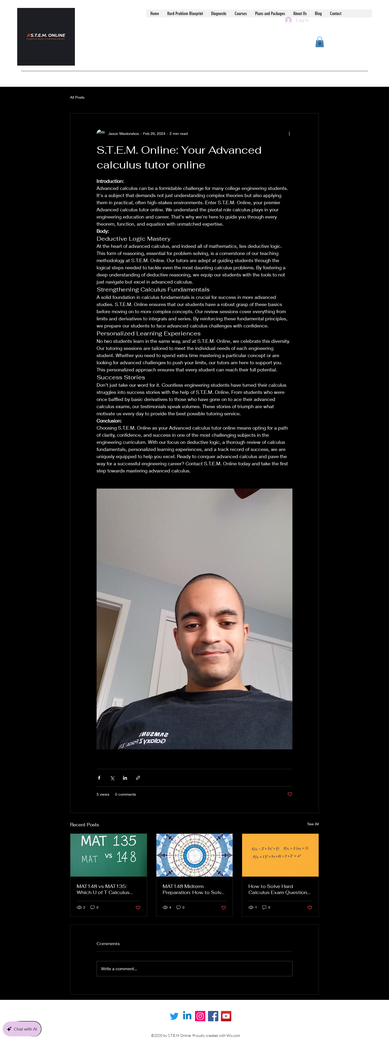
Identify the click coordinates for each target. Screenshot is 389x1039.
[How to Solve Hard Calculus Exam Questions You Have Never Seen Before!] (280, 855)
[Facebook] (213, 1016)
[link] (319, 42)
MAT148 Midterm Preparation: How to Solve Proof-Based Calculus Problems (193, 889)
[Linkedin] (187, 1016)
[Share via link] (138, 777)
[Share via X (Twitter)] (112, 777)
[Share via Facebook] (99, 777)
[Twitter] (174, 1016)
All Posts (77, 97)
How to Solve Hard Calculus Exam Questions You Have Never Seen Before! (279, 889)
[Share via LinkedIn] (125, 777)
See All (313, 824)
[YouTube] (226, 1016)
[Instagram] (200, 1016)
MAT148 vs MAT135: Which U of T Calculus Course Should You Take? (107, 889)
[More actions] (289, 133)
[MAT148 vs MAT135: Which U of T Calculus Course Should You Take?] (108, 855)
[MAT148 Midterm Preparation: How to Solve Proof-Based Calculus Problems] (194, 855)
